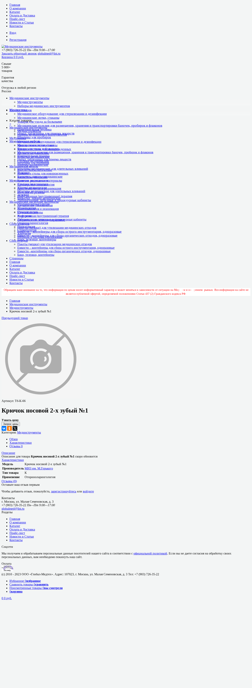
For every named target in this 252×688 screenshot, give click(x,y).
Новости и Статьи (21, 22)
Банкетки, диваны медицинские (39, 198)
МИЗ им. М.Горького (39, 468)
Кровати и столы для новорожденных (42, 173)
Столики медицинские (32, 184)
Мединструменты (30, 102)
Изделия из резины (30, 212)
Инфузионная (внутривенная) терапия (44, 196)
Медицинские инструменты (29, 98)
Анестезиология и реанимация (38, 208)
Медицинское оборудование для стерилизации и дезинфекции (62, 114)
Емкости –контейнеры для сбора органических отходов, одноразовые (67, 235)
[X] (15, 428)
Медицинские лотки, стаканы (38, 118)
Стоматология (26, 230)
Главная (14, 4)
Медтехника (17, 138)
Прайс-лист (17, 19)
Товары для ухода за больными (39, 122)
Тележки (23, 194)
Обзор (13, 439)
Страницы (16, 258)
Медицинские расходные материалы (34, 201)
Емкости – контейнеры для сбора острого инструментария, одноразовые (69, 231)
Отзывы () (9, 481)
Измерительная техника (33, 155)
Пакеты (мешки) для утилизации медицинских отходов (56, 228)
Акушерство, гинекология (35, 205)
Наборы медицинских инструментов (43, 106)
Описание (8, 453)
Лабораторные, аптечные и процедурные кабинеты (51, 219)
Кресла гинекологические (34, 170)
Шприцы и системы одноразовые (39, 237)
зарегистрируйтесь (63, 491)
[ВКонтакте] (4, 428)
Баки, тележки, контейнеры (36, 239)
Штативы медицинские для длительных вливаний (52, 169)
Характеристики (20, 442)
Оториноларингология (32, 223)
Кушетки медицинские (32, 180)
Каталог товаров (20, 110)
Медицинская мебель (23, 166)
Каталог (14, 12)
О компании (17, 8)
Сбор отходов (18, 240)
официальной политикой (150, 553)
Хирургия (24, 233)
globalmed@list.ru (49, 53)
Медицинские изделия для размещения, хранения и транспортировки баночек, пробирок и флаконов (89, 125)
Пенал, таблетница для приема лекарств (44, 159)
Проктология (26, 226)
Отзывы (16, 446)
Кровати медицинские (32, 177)
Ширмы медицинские (32, 187)
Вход (12, 32)
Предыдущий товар (15, 318)
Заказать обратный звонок (19, 53)
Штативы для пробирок (34, 137)
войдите (88, 491)
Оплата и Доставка (22, 15)
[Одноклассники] (9, 428)
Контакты (16, 26)
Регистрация (17, 39)
